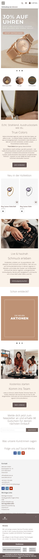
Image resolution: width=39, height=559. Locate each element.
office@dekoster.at (7, 475)
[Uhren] (19, 38)
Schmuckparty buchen (19, 281)
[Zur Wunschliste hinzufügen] (16, 202)
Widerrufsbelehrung (7, 502)
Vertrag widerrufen (8, 503)
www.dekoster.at (7, 477)
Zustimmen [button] (19, 544)
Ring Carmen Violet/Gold (8, 206)
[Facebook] (3, 488)
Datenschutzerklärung (8, 505)
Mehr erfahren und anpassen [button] (11, 549)
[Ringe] (19, 81)
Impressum (5, 507)
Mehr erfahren (19, 405)
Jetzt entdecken (19, 165)
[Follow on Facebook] (15, 453)
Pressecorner (5, 509)
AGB (3, 500)
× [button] (35, 516)
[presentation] (2, 81)
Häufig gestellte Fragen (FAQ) (10, 498)
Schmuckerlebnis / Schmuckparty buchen (14, 513)
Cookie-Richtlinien (17, 531)
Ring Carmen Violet (26, 206)
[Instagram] (7, 488)
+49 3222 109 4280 (7, 480)
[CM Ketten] (32, 81)
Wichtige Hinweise (7, 496)
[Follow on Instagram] (19, 453)
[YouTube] (11, 488)
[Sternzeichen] (7, 81)
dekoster (15, 7)
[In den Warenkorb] (3, 211)
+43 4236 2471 (6, 482)
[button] (17, 70)
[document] (19, 533)
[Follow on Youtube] (23, 453)
